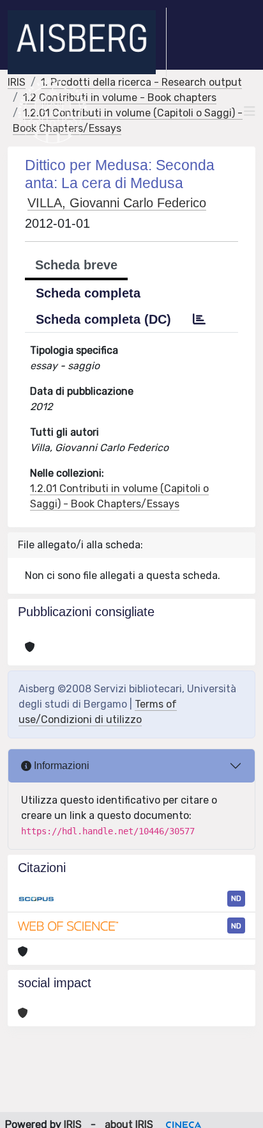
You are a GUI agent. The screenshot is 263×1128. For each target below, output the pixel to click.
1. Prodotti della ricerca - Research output (141, 82)
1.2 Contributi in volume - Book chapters (119, 97)
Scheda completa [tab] (88, 293)
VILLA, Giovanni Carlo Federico (116, 203)
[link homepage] (87, 42)
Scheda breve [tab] (76, 265)
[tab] (199, 319)
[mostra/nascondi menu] (249, 111)
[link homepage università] (53, 111)
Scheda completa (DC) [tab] (103, 319)
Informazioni (60, 765)
